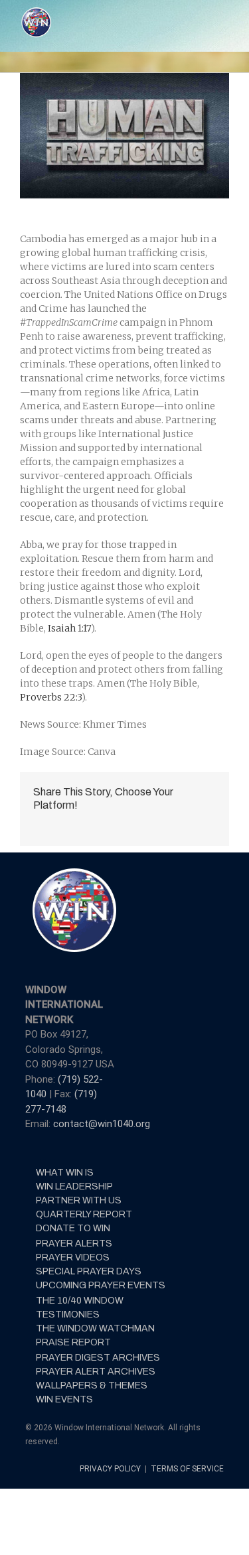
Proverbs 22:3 (51, 697)
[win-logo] (73, 872)
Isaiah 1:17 (68, 628)
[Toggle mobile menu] (223, 14)
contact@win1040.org (101, 1124)
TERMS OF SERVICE (187, 1468)
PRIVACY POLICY (111, 1468)
